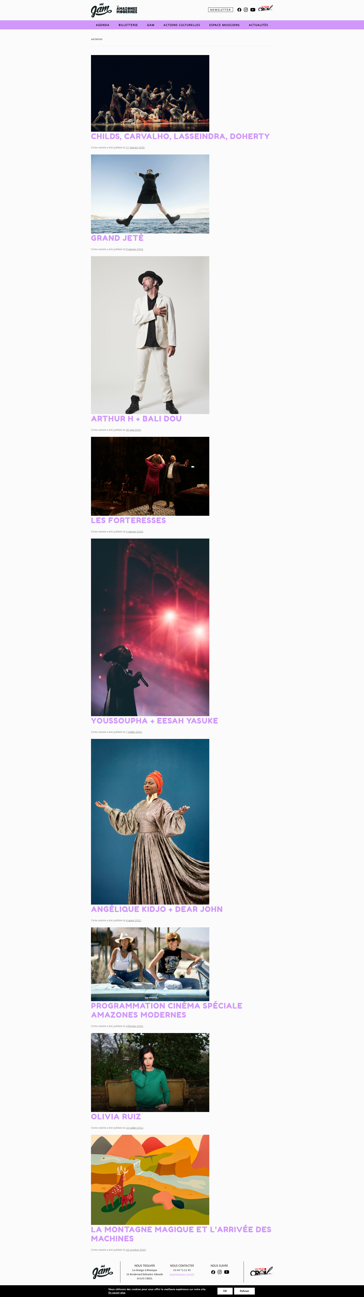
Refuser (244, 1291)
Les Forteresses (128, 520)
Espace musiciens (224, 25)
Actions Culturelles (182, 25)
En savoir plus (117, 1293)
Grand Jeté (117, 238)
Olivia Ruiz (116, 1116)
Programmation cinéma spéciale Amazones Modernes (167, 1010)
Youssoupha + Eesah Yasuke (154, 720)
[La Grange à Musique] (101, 10)
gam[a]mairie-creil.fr (181, 1274)
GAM (151, 25)
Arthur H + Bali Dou (136, 418)
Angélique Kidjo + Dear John (157, 909)
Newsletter (220, 10)
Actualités (258, 25)
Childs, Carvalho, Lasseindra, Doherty (180, 136)
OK (225, 1291)
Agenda (103, 25)
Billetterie (128, 25)
